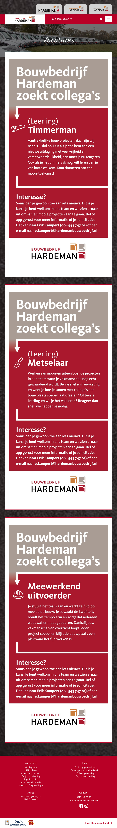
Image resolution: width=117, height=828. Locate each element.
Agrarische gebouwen (31, 773)
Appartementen (31, 779)
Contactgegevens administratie (85, 770)
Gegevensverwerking (85, 776)
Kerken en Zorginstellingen (31, 785)
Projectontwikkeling (31, 776)
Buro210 (107, 822)
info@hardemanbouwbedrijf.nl (84, 800)
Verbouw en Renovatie (31, 782)
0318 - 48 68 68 (63, 19)
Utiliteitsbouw (31, 770)
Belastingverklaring (85, 773)
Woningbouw (31, 767)
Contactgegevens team (85, 767)
